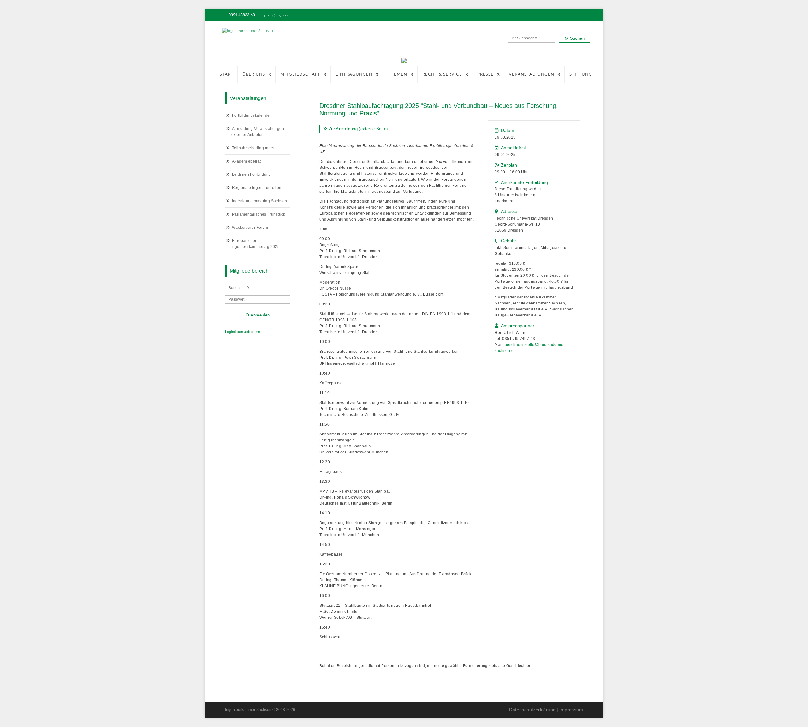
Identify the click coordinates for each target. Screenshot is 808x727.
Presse (485, 75)
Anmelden (259, 315)
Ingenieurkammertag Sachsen (259, 201)
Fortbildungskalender (251, 115)
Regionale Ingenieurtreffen (256, 188)
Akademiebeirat (246, 161)
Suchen (576, 38)
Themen (397, 75)
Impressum (571, 709)
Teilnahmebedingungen (254, 148)
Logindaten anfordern (242, 332)
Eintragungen (354, 75)
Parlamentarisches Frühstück (258, 214)
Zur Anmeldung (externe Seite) (357, 129)
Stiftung (580, 75)
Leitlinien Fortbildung (251, 174)
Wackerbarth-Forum (250, 227)
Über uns (253, 75)
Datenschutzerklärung (532, 709)
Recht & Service (442, 75)
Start (227, 75)
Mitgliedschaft (300, 75)
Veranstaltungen (531, 75)
